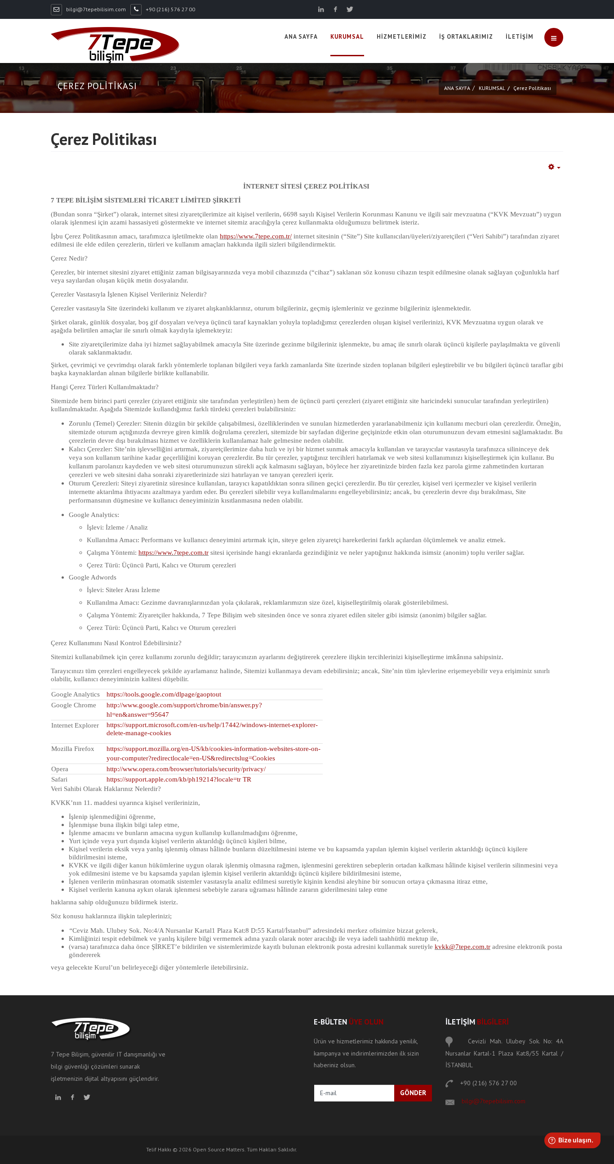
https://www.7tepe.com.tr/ (256, 236)
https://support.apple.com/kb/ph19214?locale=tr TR (179, 779)
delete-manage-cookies (139, 733)
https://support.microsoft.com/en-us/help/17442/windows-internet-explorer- (212, 724)
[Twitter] (350, 9)
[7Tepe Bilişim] (115, 45)
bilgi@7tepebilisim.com (96, 9)
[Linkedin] (321, 9)
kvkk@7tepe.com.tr (462, 946)
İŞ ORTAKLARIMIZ (466, 36)
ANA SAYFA (301, 36)
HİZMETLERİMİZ (402, 36)
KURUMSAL (347, 36)
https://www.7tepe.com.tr (173, 552)
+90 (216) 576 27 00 (170, 9)
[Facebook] (335, 9)
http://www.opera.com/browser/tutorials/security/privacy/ (186, 769)
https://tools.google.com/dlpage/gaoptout (164, 694)
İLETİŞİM (520, 36)
